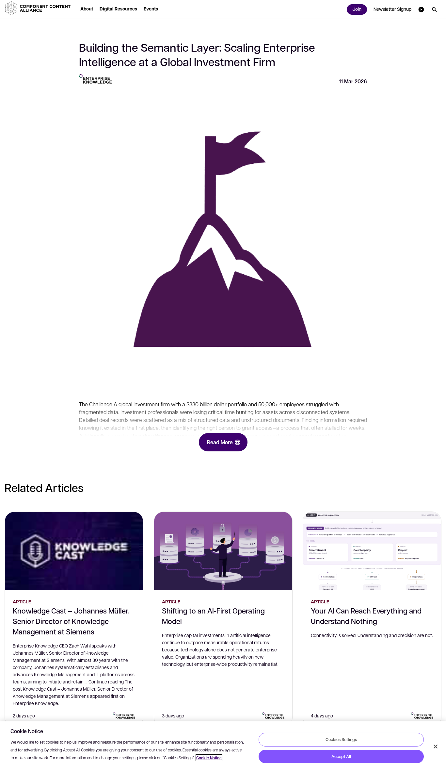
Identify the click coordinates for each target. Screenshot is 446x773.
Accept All (341, 756)
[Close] (435, 746)
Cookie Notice (209, 758)
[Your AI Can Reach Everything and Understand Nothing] (372, 551)
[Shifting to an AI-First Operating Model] (223, 551)
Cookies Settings (341, 739)
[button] (39, 8)
